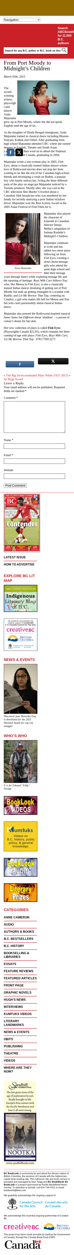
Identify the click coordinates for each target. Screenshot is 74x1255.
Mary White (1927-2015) (53, 375)
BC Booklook (37, 7)
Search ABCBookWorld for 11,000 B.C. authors (65, 35)
